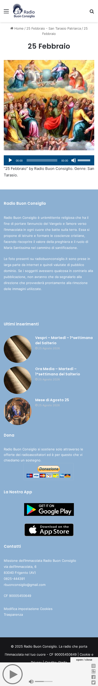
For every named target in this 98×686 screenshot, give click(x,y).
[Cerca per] (91, 13)
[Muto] (73, 160)
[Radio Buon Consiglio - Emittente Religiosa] (24, 11)
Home (18, 28)
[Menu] (6, 13)
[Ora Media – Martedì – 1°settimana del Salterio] (17, 380)
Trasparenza (13, 614)
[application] (49, 160)
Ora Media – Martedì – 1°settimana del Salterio (57, 371)
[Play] (10, 160)
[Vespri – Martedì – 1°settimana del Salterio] (17, 349)
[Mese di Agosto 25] (17, 411)
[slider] (85, 159)
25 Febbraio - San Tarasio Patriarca (53, 28)
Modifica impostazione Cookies (28, 609)
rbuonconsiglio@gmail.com (24, 585)
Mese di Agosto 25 (52, 399)
